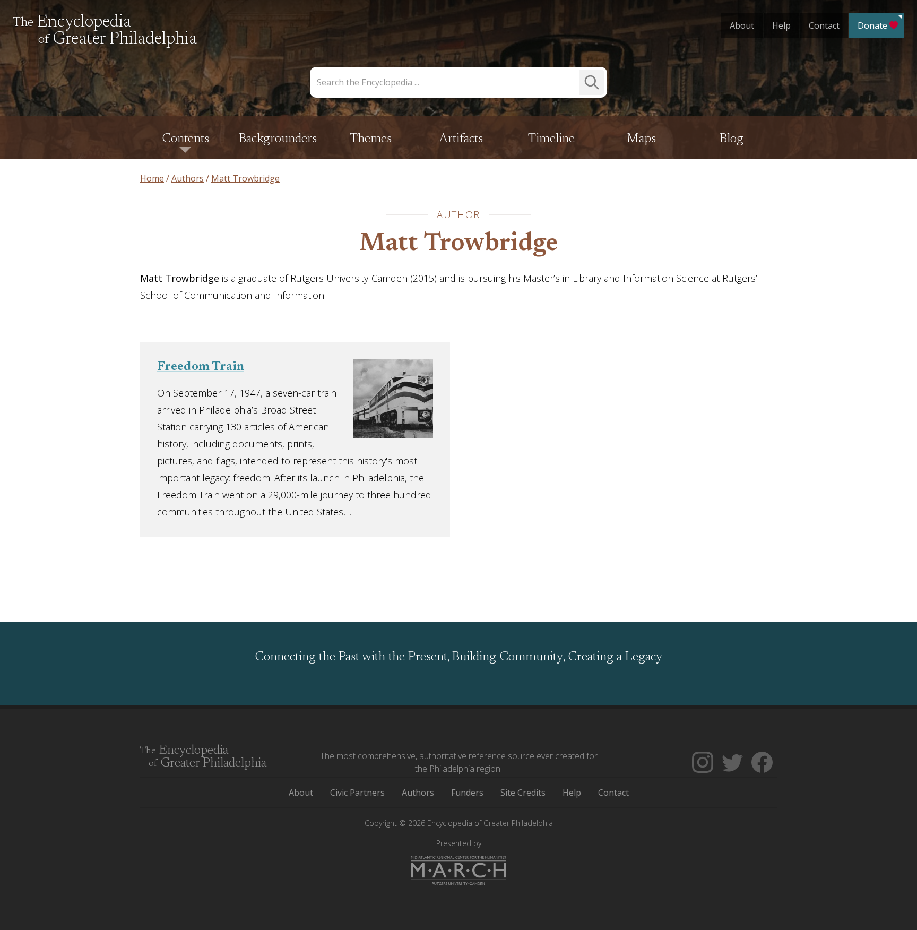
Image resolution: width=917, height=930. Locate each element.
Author (458, 214)
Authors (418, 792)
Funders (467, 792)
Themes (371, 139)
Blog (731, 139)
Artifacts (461, 139)
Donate (872, 25)
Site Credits (523, 792)
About (742, 25)
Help (781, 25)
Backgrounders (278, 139)
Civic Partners (357, 792)
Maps (641, 139)
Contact (824, 25)
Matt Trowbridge (458, 244)
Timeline (551, 139)
